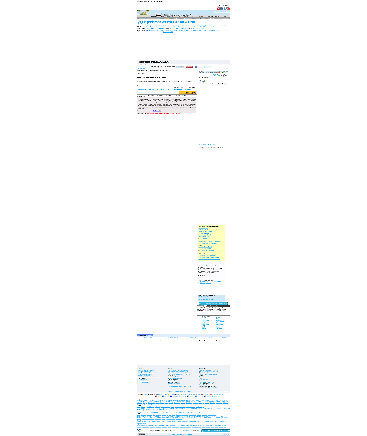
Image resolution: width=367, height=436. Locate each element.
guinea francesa (170, 419)
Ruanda (178, 415)
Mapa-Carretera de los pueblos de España (210, 252)
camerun (149, 415)
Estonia (168, 401)
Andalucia (204, 317)
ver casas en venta (154, 30)
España (162, 16)
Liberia (138, 416)
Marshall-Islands (176, 421)
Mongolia (182, 425)
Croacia (150, 401)
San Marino (182, 400)
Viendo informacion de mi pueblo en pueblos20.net (211, 269)
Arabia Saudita (144, 412)
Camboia (164, 427)
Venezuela (185, 394)
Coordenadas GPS (168, 32)
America (186, 16)
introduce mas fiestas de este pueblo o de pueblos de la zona (163, 113)
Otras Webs (196, 28)
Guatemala (200, 396)
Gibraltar (212, 403)
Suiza (187, 400)
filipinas (202, 425)
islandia (207, 403)
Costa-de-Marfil (212, 415)
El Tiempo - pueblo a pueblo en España (210, 281)
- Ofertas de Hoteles (203, 298)
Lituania (154, 400)
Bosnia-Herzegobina (209, 401)
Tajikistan (188, 427)
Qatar (138, 412)
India (225, 427)
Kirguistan (183, 427)
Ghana (211, 416)
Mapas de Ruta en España (205, 247)
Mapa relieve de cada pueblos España (178, 370)
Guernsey (150, 404)
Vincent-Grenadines (180, 407)
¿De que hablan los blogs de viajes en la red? (180, 386)
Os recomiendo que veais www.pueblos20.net (210, 268)
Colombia (172, 394)
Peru (178, 394)
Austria (202, 400)
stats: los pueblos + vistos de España (208, 371)
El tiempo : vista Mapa (174, 376)
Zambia (222, 416)
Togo (161, 416)
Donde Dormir (166, 25)
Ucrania (218, 401)
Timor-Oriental (145, 427)
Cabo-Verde (192, 415)
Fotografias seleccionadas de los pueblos (209, 259)
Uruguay (192, 396)
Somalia (164, 415)
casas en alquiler (164, 30)
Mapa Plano (155, 26)
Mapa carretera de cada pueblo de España (179, 371)
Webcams (151, 32)
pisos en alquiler (185, 30)
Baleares (218, 319)
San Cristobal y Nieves (221, 408)
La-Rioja (218, 325)
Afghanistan (196, 425)
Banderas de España (143, 381)
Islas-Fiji (139, 423)
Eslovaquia (162, 401)
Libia (213, 417)
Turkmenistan (175, 427)
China (177, 425)
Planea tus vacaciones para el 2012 (208, 387)
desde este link (157, 111)
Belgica (207, 400)
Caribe (217, 16)
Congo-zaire (205, 416)
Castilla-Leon (205, 323)
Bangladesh (161, 425)
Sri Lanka (152, 427)
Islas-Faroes (140, 404)
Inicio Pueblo (149, 25)
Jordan (160, 412)
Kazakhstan (140, 400)
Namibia (178, 416)
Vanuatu (212, 421)
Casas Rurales (175, 25)
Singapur (172, 425)
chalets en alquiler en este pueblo (211, 30)
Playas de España (203, 228)
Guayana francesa (165, 407)
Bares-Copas (203, 25)
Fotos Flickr (162, 28)
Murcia (218, 327)
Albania (197, 400)
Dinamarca (156, 401)
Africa (224, 16)
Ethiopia (198, 416)
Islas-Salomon (192, 421)
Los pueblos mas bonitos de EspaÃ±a (149, 18)
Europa (178, 16)
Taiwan (167, 425)
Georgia (145, 403)
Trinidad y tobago (173, 408)
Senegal (158, 415)
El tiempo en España (204, 233)
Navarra (204, 328)
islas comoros (224, 417)
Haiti (229, 408)
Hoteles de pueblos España (145, 371)
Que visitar (183, 25)
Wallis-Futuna (200, 421)
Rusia (166, 403)
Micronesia (185, 421)
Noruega (164, 400)
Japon (138, 425)
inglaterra (212, 400)
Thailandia (151, 425)
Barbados (154, 408)
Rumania (175, 400)
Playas (203, 18)
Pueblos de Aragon (161, 68)
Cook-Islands (222, 421)
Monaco (159, 400)
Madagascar (179, 419)
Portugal (170, 400)
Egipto (167, 417)
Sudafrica (204, 415)
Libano (176, 412)
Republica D (206, 394)
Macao (208, 427)
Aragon (218, 317)
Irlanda (221, 400)
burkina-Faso (184, 415)
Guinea (173, 415)
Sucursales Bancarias (223, 18)
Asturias (204, 319)
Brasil (148, 407)
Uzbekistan (189, 425)
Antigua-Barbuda (183, 408)
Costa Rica (220, 394)
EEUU (138, 407)
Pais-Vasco (219, 328)
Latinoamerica (170, 16)
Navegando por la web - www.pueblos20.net (209, 271)
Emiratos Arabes (153, 412)
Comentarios (193, 337)
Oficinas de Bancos (173, 381)
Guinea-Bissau (193, 417)
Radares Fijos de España (205, 231)
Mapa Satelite (169, 26)
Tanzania (151, 416)
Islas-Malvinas (147, 409)
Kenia (163, 417)
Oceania (201, 16)
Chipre (145, 401)
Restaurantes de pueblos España (146, 370)
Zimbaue (183, 416)
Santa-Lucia (154, 409)
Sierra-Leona (144, 416)
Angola (138, 415)
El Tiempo (223, 25)
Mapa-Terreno (187, 26)
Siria (184, 412)
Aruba (172, 407)
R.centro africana (147, 417)
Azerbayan (201, 403)
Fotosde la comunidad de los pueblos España (150, 376)
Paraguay (183, 396)
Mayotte (139, 419)
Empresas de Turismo (174, 383)
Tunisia (163, 419)
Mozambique (171, 416)
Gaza (187, 412)
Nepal (169, 427)
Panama (208, 396)
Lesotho (199, 415)
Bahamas (148, 408)
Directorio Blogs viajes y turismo (207, 382)
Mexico (160, 394)
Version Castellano (170, 430)
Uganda (157, 416)
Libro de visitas (184, 28)
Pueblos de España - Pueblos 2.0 (143, 64)
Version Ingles (156, 430)
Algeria (169, 415)
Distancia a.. (196, 26)
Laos (216, 427)
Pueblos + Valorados (173, 337)
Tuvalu (207, 421)
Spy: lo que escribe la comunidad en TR (209, 370)
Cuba (199, 394)
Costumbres (212, 25)
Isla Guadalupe (200, 407)
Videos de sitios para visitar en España (209, 257)
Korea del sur (208, 425)
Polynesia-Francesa (156, 421)
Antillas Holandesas (163, 408)
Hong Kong (144, 425)
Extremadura (219, 324)
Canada (143, 407)
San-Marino (189, 403)
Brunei (195, 412)
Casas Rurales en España (205, 236)
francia (179, 401)
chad (154, 415)
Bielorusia (139, 403)
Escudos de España (143, 379)
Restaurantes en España (205, 235)
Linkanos (202, 28)
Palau (216, 421)
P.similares (172, 28)
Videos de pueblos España (145, 374)
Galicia (203, 325)
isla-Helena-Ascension (148, 419)
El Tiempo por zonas (205, 283)
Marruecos (216, 416)
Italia (217, 400)
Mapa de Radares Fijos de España (208, 374)
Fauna (217, 25)
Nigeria (159, 417)
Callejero (176, 18)
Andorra (223, 401)
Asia (193, 16)
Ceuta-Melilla (205, 324)
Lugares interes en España (206, 238)
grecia (183, 401)
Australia (139, 421)
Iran (164, 412)
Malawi (172, 417)
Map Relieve (203, 26)
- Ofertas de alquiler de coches (206, 299)
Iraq (167, 412)
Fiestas (197, 25)
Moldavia (225, 403)
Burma (203, 427)
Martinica (139, 409)
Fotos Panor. (154, 28)
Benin (209, 417)
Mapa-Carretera (178, 26)
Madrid (203, 327)
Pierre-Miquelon (190, 407)
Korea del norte (217, 425)
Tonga (144, 423)
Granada (200, 408)
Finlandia (173, 401)
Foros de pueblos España (144, 375)
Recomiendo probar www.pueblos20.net (208, 272)
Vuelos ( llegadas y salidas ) (206, 385)
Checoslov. (139, 401)
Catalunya (218, 323)
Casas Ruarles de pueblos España (147, 372)
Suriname (157, 407)
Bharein (171, 412)
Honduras (166, 396)
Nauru (228, 421)
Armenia (195, 403)
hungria (193, 401)
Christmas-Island (196, 427)
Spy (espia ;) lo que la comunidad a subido (210, 241)
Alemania (191, 400)
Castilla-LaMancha (221, 321)
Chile (165, 394)
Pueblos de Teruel (150, 68)
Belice (152, 407)
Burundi (205, 417)
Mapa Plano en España (205, 248)
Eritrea (200, 417)
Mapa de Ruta (211, 26)
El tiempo (166, 18)
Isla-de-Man (219, 403)
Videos (148, 28)
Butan (155, 425)
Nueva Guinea (146, 421)
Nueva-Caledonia (166, 421)
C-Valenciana (205, 320)
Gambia (193, 416)
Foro (177, 28)
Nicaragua (175, 396)
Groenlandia (151, 403)
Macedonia (177, 403)
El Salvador (217, 396)
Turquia (162, 403)
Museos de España (204, 229)
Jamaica (143, 408)
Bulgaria (226, 400)
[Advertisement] (183, 46)
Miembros (224, 337)
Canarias (218, 320)
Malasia (224, 425)
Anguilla (167, 409)
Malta (227, 401)
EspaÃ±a (145, 394)
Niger (154, 417)
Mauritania (139, 417)
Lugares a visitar (187, 18)
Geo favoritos (190, 25)
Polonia (157, 403)
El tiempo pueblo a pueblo (175, 378)
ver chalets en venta (196, 30)
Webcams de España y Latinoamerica (208, 243)
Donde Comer (158, 25)
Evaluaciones (209, 337)
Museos (198, 18)
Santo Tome (178, 417)
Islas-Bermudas (193, 408)
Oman (191, 412)
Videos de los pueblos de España (207, 255)
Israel (180, 412)
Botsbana (143, 415)
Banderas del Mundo (143, 382)
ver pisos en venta (175, 30)
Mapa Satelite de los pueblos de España (209, 250)
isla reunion (158, 419)
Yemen (165, 416)
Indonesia (158, 427)
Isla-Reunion (185, 417)
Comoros (217, 417)
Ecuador (159, 396)
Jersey (145, 404)
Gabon (188, 416)
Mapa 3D (148, 26)
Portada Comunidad (148, 337)
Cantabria (204, 321)
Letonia (171, 403)
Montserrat (161, 409)
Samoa (221, 427)
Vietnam (139, 427)
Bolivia (213, 394)
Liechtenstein (147, 400)
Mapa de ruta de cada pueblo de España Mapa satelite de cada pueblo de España (179, 373)
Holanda (188, 401)
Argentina (193, 394)
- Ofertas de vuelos (203, 296)
